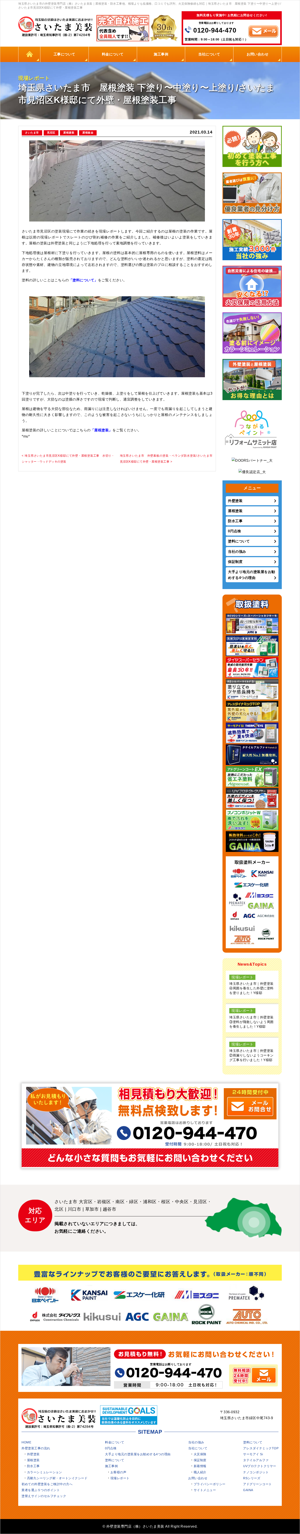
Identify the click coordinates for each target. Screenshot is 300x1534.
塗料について (239, 541)
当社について (209, 54)
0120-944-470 (214, 30)
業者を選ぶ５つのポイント (41, 1490)
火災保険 (200, 1454)
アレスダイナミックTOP (260, 1448)
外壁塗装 (235, 501)
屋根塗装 (68, 132)
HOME (29, 54)
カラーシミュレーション (44, 1472)
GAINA (248, 1490)
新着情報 (200, 1466)
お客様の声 (118, 1472)
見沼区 (51, 132)
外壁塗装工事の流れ (36, 1448)
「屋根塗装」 (101, 430)
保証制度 (235, 562)
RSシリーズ (251, 1478)
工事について (64, 54)
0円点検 (234, 531)
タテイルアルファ (256, 1460)
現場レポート (120, 1478)
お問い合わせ (257, 54)
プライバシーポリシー (210, 1484)
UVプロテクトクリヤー (259, 1466)
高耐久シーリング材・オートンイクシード (57, 1478)
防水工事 (235, 521)
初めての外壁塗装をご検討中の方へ (47, 1484)
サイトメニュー (205, 1490)
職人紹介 (200, 1472)
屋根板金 (87, 132)
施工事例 (161, 54)
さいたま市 (32, 132)
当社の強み (237, 551)
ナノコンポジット (256, 1472)
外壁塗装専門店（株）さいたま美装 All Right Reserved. (152, 1526)
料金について (113, 54)
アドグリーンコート (257, 1484)
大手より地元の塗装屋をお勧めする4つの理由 (251, 575)
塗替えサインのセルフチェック (44, 1496)
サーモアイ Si (253, 1454)
